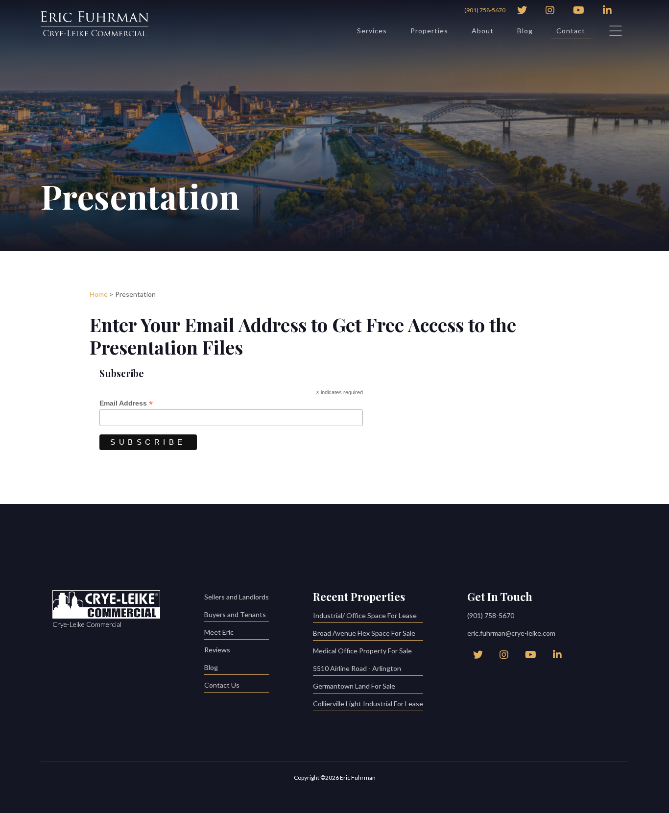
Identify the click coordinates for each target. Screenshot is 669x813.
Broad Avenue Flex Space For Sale (364, 633)
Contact (570, 30)
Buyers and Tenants (235, 614)
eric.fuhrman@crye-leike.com (511, 633)
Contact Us (221, 685)
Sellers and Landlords (236, 597)
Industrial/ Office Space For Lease (365, 615)
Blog (525, 30)
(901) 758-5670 (484, 10)
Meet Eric (219, 632)
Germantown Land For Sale (354, 686)
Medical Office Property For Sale (362, 650)
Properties (429, 30)
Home (99, 294)
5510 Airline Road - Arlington (357, 668)
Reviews (217, 650)
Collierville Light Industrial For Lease (368, 703)
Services (372, 30)
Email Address (126, 403)
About (483, 30)
